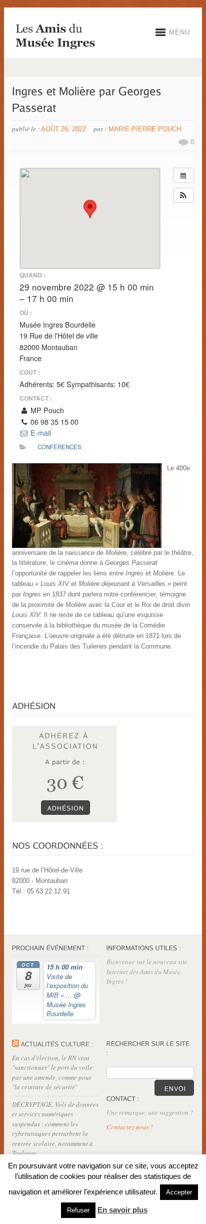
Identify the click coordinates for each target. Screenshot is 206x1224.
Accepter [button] (179, 1192)
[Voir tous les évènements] (183, 175)
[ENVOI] (174, 1088)
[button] (184, 195)
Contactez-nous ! (129, 1126)
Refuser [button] (78, 1210)
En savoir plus (123, 1209)
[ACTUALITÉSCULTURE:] (57, 1043)
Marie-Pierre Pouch (144, 129)
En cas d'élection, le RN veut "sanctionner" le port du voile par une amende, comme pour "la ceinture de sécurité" (52, 1072)
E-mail (39, 433)
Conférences (60, 447)
